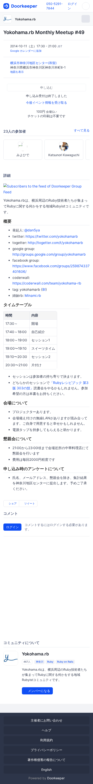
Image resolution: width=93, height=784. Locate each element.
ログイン (12, 527)
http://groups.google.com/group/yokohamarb (49, 254)
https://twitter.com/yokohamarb (52, 236)
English (46, 769)
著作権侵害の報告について (46, 760)
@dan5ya (32, 230)
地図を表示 (17, 71)
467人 (26, 661)
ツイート (29, 503)
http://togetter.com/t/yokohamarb (55, 243)
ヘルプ (46, 730)
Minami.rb (33, 295)
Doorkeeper (56, 778)
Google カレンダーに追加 (26, 50)
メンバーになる (38, 691)
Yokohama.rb (25, 19)
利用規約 (46, 740)
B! (44, 289)
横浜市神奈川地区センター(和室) (34, 63)
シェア (12, 503)
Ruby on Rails (65, 661)
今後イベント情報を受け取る (46, 102)
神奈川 (39, 661)
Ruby (50, 661)
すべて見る (82, 130)
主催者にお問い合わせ (46, 720)
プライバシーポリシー (46, 750)
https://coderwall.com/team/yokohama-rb (46, 283)
